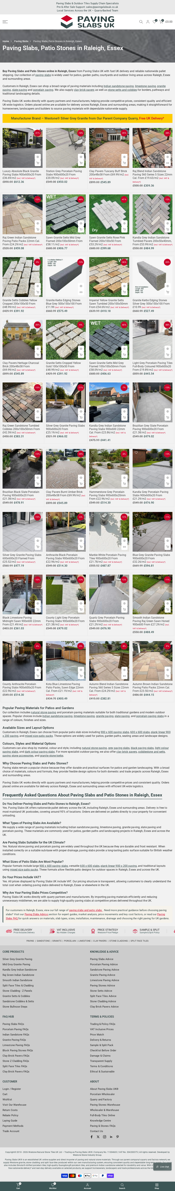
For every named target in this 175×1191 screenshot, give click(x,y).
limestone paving (145, 86)
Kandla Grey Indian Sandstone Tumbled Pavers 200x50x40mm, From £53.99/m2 (152, 241)
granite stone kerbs (51, 755)
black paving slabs (142, 748)
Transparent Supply (101, 1061)
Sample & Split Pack (101, 1045)
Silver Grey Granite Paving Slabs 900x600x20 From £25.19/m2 (65, 429)
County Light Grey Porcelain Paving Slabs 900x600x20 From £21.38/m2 (65, 621)
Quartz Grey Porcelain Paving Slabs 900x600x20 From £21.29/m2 (106, 621)
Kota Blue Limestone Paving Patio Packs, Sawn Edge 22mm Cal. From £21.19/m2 (65, 687)
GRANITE (57, 941)
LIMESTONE (84, 941)
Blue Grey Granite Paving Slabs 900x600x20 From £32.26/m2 (151, 558)
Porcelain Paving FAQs (16, 1029)
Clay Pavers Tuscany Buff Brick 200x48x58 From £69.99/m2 (108, 173)
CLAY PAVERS (100, 941)
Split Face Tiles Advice (103, 996)
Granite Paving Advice (102, 975)
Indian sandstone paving (119, 86)
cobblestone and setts (151, 751)
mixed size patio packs (39, 735)
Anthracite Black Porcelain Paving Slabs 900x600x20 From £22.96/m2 (65, 558)
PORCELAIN (70, 941)
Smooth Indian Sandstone (17, 980)
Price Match (97, 1034)
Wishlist (7, 1099)
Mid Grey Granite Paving (16, 964)
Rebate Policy (10, 1115)
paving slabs (43, 75)
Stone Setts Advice (101, 990)
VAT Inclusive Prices (102, 1029)
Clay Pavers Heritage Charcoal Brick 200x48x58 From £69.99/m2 (21, 366)
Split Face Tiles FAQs (15, 1066)
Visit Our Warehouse (14, 1104)
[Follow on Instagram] (104, 1137)
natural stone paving (43, 712)
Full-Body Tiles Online (102, 1115)
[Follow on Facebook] (91, 1137)
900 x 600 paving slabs (115, 732)
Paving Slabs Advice (37, 914)
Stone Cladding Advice (103, 1001)
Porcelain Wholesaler (102, 1094)
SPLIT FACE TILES (140, 941)
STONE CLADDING (118, 941)
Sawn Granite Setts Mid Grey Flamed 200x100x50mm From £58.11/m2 (64, 241)
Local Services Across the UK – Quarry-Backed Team (87, 10)
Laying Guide (10, 1120)
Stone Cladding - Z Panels (17, 990)
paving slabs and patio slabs (86, 910)
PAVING (30, 941)
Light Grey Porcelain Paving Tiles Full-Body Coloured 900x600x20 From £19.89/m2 (152, 366)
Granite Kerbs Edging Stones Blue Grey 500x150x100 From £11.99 (64, 304)
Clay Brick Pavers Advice (104, 1006)
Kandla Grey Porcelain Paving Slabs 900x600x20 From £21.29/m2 (150, 495)
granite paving (104, 716)
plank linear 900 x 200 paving (119, 865)
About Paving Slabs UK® (104, 1088)
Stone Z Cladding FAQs (16, 1061)
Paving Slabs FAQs (13, 1024)
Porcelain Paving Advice (104, 964)
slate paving (19, 89)
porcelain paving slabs (150, 716)
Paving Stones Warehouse (105, 1104)
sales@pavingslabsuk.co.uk (102, 7)
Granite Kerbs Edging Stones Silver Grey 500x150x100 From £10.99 (151, 304)
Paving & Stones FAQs (103, 1125)
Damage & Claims (100, 1055)
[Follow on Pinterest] (117, 1137)
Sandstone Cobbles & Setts (18, 1001)
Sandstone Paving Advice (104, 969)
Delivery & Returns (100, 1039)
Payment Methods (13, 1125)
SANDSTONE (43, 941)
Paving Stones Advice (102, 985)
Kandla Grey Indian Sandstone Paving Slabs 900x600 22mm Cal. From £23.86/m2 (107, 429)
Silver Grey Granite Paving (17, 959)
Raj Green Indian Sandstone (18, 975)
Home (6, 41)
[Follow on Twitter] (98, 1137)
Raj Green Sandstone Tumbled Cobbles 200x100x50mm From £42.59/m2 (21, 429)
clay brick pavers (84, 89)
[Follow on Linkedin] (111, 1137)
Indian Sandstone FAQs (16, 1034)
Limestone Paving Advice (104, 980)
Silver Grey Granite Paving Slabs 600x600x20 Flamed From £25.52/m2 (22, 558)
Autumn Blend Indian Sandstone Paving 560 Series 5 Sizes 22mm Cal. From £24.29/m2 (109, 687)
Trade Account (11, 1131)
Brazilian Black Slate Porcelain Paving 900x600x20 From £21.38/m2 (21, 495)
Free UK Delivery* (151, 118)
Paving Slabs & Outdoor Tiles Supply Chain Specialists (87, 3)
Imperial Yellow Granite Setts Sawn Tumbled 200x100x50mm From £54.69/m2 (108, 304)
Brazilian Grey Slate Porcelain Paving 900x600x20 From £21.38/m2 (150, 429)
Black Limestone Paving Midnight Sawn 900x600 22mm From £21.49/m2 (22, 621)
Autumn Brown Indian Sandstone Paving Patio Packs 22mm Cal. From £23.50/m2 (152, 687)
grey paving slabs (119, 748)
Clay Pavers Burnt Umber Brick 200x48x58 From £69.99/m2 (64, 493)
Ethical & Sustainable (102, 1071)
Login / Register (12, 1088)
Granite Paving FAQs (14, 1039)
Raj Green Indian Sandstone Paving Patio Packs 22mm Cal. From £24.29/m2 (21, 241)
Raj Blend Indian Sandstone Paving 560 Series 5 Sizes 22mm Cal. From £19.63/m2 (152, 175)
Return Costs (10, 1110)
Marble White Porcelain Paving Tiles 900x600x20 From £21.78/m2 (107, 558)
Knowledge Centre (100, 1120)
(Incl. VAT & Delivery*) (26, 178)
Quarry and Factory (101, 1099)
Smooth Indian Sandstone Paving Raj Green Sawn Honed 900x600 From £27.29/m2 (151, 621)
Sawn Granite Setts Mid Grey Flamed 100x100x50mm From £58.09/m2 (107, 366)
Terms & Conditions (101, 1066)
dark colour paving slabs (40, 751)
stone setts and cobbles (122, 89)
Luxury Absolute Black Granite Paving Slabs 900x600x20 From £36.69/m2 (22, 175)
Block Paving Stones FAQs (18, 1050)
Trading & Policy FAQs (102, 1024)
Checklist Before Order (103, 1050)
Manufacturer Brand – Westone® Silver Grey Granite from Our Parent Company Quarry (74, 118)
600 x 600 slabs (140, 732)
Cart (5, 1094)
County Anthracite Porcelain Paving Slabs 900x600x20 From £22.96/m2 (22, 687)
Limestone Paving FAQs (16, 1045)
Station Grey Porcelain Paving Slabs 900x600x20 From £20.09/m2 (64, 175)
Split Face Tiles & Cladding (18, 985)
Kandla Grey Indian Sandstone (20, 969)
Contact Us (96, 1131)
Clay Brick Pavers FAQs (16, 1055)
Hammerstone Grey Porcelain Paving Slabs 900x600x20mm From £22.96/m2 (107, 495)
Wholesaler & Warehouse (104, 1110)
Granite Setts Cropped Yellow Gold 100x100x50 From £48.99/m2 (63, 366)
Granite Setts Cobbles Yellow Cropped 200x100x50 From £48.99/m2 (20, 304)
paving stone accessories (18, 755)
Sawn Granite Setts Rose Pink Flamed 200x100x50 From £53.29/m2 (107, 241)
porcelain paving (43, 89)
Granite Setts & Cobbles (16, 996)
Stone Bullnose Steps (15, 1006)
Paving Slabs (21, 41)
